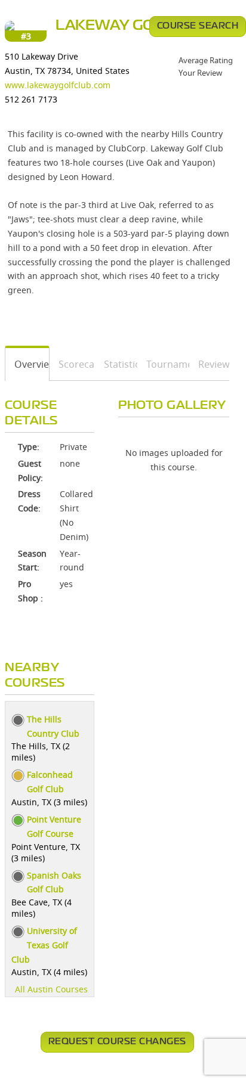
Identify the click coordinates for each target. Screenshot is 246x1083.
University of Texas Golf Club (44, 945)
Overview (27, 364)
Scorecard (73, 364)
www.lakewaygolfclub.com (57, 85)
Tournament (163, 364)
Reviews (209, 364)
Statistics (116, 364)
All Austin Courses (51, 989)
